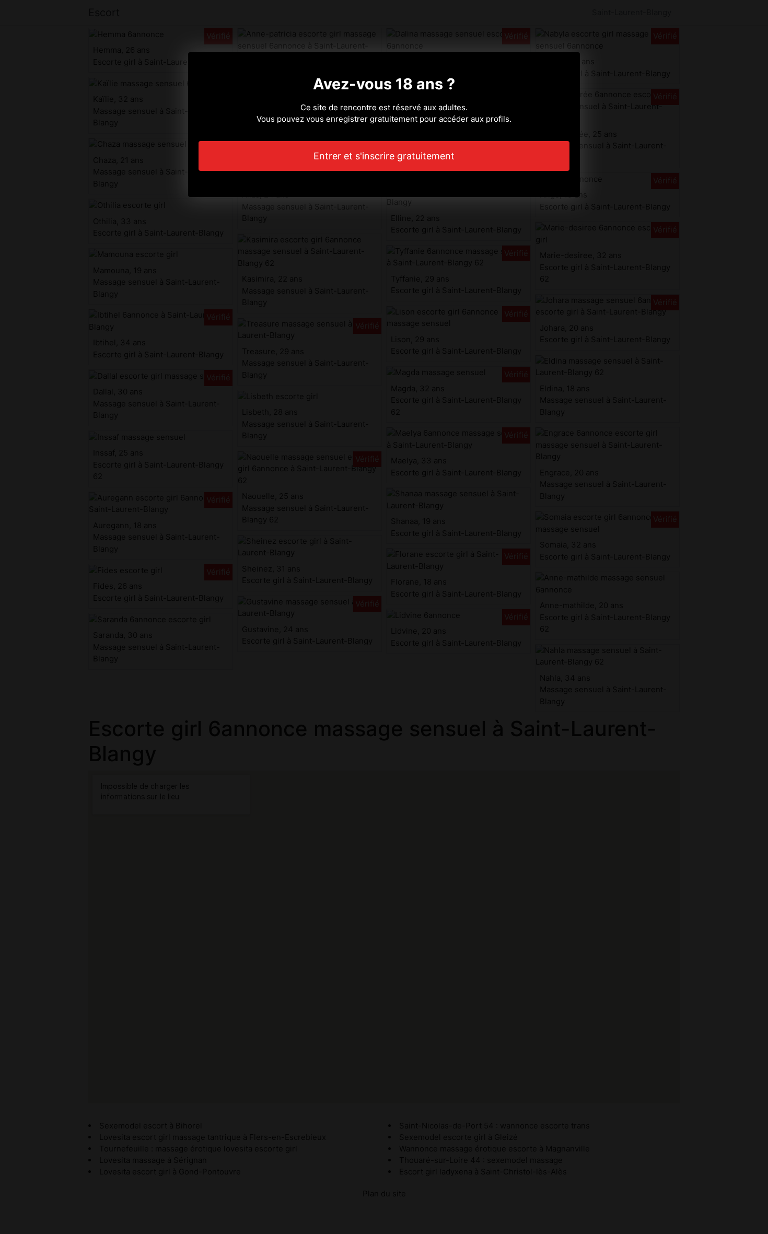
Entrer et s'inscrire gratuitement (384, 155)
